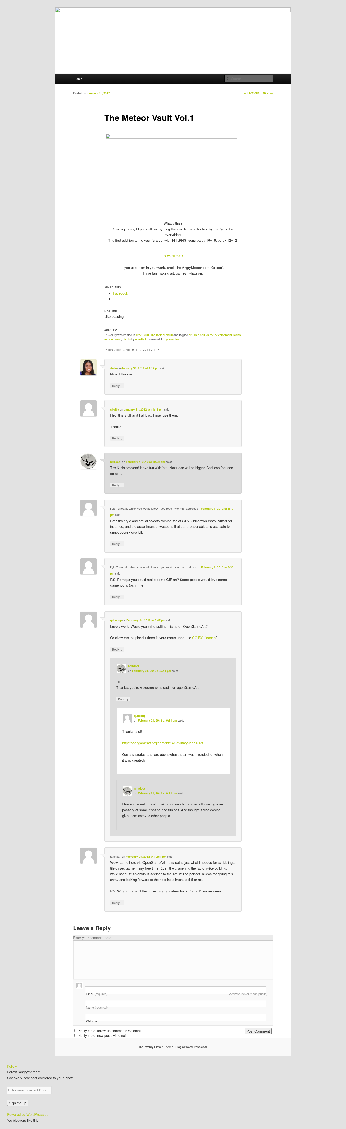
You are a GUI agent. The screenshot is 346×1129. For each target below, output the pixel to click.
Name (97, 1007)
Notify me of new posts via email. (102, 1035)
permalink (172, 339)
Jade (113, 368)
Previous (251, 93)
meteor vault (112, 339)
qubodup (116, 620)
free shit (199, 335)
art (191, 335)
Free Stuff (142, 335)
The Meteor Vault (161, 335)
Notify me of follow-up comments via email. (110, 1030)
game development (219, 335)
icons (237, 335)
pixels (127, 339)
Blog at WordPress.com (191, 1047)
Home (78, 78)
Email (176, 994)
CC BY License (204, 637)
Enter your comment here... (93, 937)
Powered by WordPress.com (29, 1114)
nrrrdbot (140, 339)
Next (268, 93)
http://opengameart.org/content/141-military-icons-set (162, 742)
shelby (114, 409)
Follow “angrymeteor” (23, 1071)
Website (91, 1021)
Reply (117, 385)
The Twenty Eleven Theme (155, 1047)
